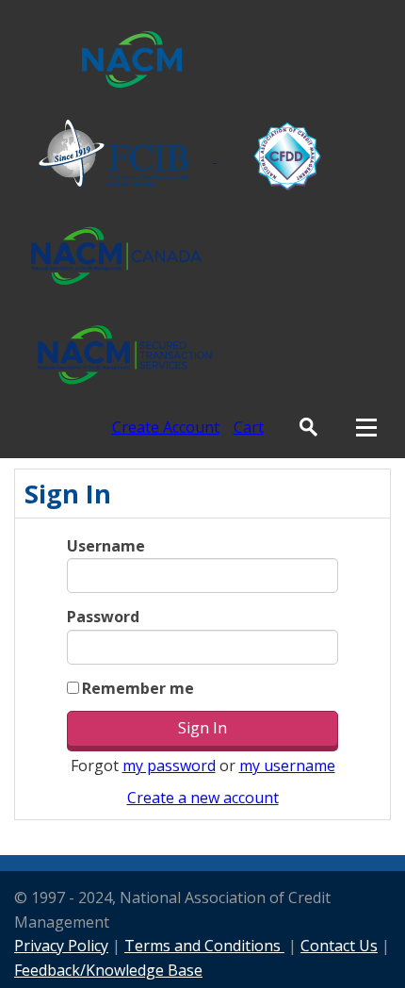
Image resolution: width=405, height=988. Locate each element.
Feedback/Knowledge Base (108, 970)
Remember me (138, 688)
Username (106, 545)
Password (103, 616)
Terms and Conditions (204, 945)
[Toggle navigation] (366, 427)
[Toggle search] (308, 427)
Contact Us (339, 945)
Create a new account (203, 797)
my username (287, 765)
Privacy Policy (61, 945)
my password (169, 765)
